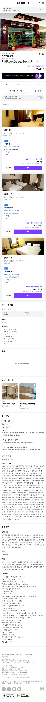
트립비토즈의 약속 (6, 657)
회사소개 (4, 654)
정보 (17, 84)
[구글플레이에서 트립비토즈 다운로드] (23, 695)
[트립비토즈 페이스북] (9, 689)
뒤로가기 (3, 3)
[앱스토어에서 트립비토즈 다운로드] (9, 695)
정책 (38, 84)
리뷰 (28, 84)
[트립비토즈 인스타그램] (4, 689)
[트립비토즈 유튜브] (14, 689)
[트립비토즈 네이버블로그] (19, 689)
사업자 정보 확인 (23, 671)
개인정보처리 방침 (29, 654)
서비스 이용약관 (19, 654)
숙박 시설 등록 (10, 654)
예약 (28, 168)
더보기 (7, 154)
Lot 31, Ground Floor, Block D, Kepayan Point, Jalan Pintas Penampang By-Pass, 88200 (18, 61)
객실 (7, 85)
